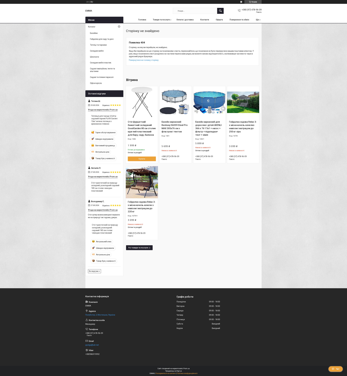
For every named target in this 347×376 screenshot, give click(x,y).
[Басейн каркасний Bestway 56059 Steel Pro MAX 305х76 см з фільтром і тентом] (176, 102)
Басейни (94, 33)
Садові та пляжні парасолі (101, 77)
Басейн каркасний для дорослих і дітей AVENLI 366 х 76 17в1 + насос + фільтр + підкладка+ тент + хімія (208, 128)
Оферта (219, 20)
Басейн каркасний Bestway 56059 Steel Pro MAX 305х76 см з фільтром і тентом (174, 126)
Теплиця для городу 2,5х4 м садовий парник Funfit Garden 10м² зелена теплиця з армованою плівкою (104, 120)
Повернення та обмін (239, 20)
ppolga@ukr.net (92, 345)
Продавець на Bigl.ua (173, 371)
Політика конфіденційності (187, 373)
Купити (142, 159)
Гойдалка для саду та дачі (101, 39)
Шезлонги (94, 57)
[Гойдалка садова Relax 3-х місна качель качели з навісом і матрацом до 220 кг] (142, 182)
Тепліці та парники (98, 45)
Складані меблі (97, 51)
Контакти (204, 20)
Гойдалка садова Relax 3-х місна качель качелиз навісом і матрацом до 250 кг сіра (243, 126)
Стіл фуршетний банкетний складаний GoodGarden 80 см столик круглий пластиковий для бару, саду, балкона (142, 128)
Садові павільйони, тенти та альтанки (102, 70)
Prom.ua (186, 368)
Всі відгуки (93, 271)
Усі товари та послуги (138, 248)
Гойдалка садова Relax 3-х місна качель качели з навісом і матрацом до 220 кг (141, 206)
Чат (337, 369)
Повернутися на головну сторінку (144, 60)
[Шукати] (220, 11)
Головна (142, 20)
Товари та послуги (161, 20)
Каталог (91, 27)
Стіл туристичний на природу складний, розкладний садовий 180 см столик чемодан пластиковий (105, 187)
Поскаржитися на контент (166, 373)
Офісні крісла (96, 83)
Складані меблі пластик (100, 63)
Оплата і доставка (185, 20)
